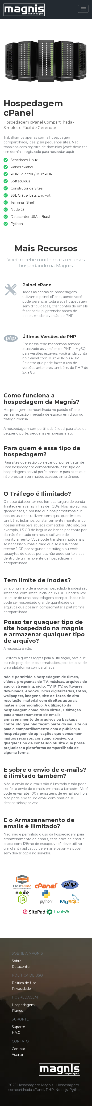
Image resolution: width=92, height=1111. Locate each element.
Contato (18, 1049)
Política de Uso (24, 983)
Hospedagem (23, 1005)
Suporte (18, 1027)
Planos (17, 1010)
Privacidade (21, 988)
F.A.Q (16, 1032)
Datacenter (21, 967)
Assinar (17, 1054)
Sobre (16, 961)
